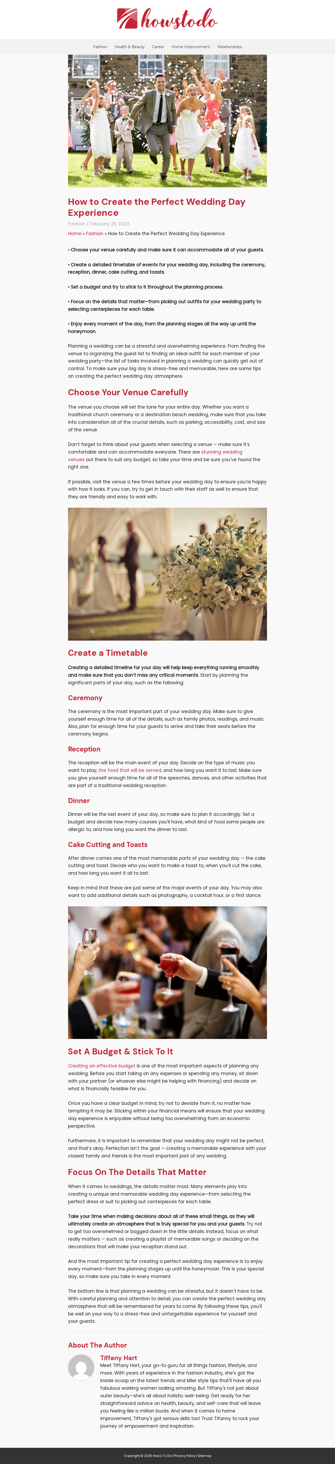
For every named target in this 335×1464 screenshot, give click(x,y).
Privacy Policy (185, 1456)
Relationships (229, 46)
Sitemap (204, 1456)
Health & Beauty (130, 46)
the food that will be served (130, 770)
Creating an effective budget (101, 1066)
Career (158, 46)
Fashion (100, 46)
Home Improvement (190, 46)
